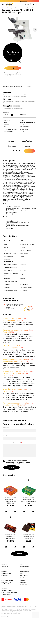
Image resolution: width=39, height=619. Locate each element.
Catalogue (10, 8)
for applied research (26, 287)
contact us (23, 582)
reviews (28, 146)
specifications (27, 141)
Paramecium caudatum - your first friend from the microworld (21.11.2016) (18, 404)
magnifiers (5, 575)
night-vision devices (7, 580)
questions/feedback (12, 151)
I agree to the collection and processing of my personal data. (18, 462)
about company (24, 566)
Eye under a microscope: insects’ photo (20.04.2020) (18, 331)
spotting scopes (6, 573)
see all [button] (19, 553)
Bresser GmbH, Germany (27, 122)
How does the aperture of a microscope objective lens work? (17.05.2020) (18, 360)
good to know (24, 575)
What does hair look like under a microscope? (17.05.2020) (15, 347)
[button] (25, 4)
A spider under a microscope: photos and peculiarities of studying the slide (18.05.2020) (18, 373)
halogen (22, 278)
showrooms (23, 584)
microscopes (5, 569)
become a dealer (25, 571)
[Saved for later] (28, 4)
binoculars (4, 571)
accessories (29, 151)
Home (3, 8)
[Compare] (31, 4)
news (21, 573)
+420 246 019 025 (7, 590)
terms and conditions (26, 569)
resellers (22, 580)
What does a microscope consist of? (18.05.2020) (17, 390)
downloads (12, 146)
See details (24, 1)
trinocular (23, 264)
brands (22, 578)
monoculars (5, 578)
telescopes (5, 566)
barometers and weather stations (6, 583)
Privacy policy (5, 616)
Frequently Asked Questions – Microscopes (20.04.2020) (14, 319)
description (11, 141)
